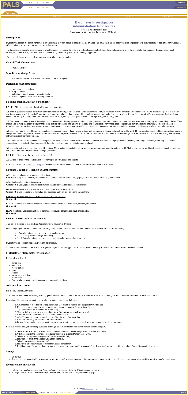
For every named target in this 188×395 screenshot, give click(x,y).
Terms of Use (110, 389)
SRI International (87, 389)
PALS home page (36, 164)
